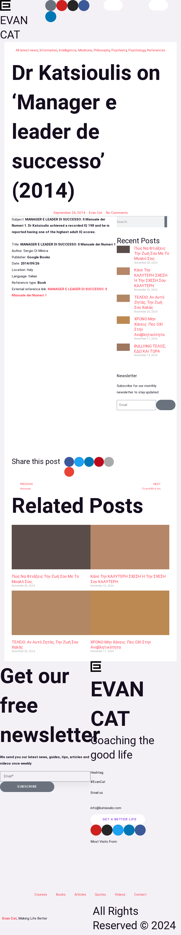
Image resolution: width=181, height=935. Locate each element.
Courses (40, 894)
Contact (140, 894)
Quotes (100, 894)
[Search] (165, 221)
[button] (69, 462)
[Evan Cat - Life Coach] (5, 5)
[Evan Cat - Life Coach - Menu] (158, 5)
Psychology (136, 50)
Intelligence (67, 50)
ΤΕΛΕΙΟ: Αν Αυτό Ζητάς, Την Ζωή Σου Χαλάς (149, 302)
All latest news (27, 50)
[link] (64, 375)
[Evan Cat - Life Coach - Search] (113, 5)
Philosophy (102, 50)
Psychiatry (119, 50)
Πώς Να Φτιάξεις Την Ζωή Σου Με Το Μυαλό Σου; (151, 253)
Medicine (85, 50)
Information (48, 50)
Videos (120, 894)
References (156, 50)
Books (61, 894)
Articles (80, 894)
